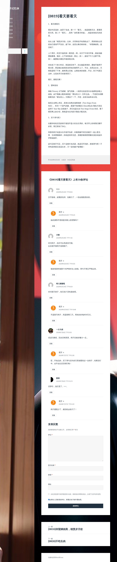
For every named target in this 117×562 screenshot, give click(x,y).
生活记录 (10, 34)
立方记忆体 (13, 8)
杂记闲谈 (10, 37)
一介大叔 (59, 329)
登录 (8, 62)
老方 (64, 160)
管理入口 (10, 22)
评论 (50, 435)
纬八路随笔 (60, 283)
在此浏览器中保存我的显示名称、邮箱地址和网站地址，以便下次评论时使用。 (76, 494)
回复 (51, 203)
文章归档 (10, 26)
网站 (49, 484)
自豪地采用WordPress (55, 557)
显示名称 (52, 465)
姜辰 (58, 378)
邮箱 (50, 475)
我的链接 (10, 30)
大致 (58, 235)
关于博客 (10, 19)
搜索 (8, 47)
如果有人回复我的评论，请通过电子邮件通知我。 (66, 500)
